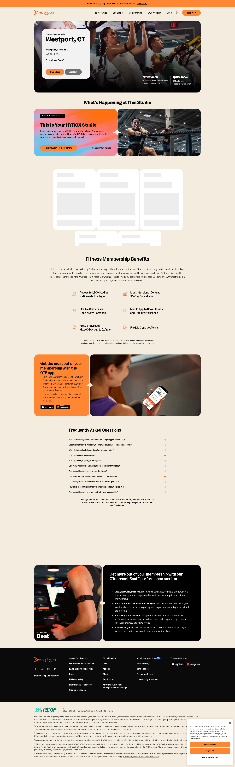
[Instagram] (48, 668)
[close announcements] (231, 3)
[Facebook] (35, 668)
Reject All (210, 751)
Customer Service (77, 690)
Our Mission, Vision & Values (81, 663)
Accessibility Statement (148, 679)
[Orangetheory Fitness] (45, 659)
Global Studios (109, 658)
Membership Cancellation (46, 675)
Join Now (73, 72)
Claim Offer (142, 3)
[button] (177, 12)
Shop (169, 12)
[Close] (230, 723)
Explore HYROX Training (59, 148)
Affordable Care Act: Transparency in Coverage (115, 686)
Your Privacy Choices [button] (146, 658)
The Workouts (100, 12)
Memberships (135, 12)
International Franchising (80, 685)
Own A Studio (154, 12)
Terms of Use (143, 669)
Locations (118, 12)
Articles (106, 669)
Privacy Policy (143, 663)
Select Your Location (78, 658)
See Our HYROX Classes (101, 148)
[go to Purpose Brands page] (45, 710)
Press (72, 674)
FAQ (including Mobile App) (81, 669)
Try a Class (55, 72)
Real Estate (108, 679)
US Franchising (76, 679)
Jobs (105, 663)
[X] (42, 668)
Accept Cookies (210, 744)
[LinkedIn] (54, 668)
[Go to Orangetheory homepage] (44, 12)
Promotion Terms (145, 674)
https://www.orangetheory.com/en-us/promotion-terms (139, 757)
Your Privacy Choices (210, 757)
